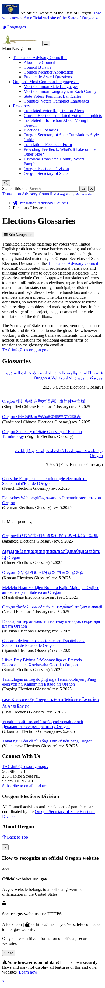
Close (8, 953)
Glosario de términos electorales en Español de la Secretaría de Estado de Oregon (43, 643)
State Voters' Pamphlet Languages (52, 96)
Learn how (28, 972)
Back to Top (17, 837)
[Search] (6, 183)
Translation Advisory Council (73, 263)
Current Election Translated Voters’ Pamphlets (63, 115)
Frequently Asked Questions (48, 77)
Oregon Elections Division (46, 168)
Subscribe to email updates (24, 786)
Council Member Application (48, 72)
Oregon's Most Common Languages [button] (46, 81)
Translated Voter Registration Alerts (54, 110)
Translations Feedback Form (48, 144)
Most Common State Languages (51, 86)
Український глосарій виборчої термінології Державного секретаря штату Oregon (42, 724)
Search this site (14, 188)
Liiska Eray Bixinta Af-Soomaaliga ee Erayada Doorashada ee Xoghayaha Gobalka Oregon (42, 662)
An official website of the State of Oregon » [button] (61, 18)
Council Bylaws (37, 67)
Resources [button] (24, 106)
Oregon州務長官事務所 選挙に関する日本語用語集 (50, 535)
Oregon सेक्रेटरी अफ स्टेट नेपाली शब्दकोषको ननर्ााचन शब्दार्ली (52, 607)
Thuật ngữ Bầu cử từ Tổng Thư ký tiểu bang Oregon (47, 741)
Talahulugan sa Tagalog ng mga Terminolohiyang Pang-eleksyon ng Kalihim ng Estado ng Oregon (49, 681)
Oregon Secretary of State (46, 173)
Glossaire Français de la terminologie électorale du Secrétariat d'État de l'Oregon (45, 481)
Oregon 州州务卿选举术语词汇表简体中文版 (43, 401)
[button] (14, 27)
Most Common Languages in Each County (60, 91)
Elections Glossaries (41, 130)
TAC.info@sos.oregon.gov (25, 349)
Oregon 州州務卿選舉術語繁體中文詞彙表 (41, 416)
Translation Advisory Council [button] (40, 57)
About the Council (39, 62)
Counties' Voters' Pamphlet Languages (56, 101)
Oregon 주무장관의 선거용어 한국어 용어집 (43, 572)
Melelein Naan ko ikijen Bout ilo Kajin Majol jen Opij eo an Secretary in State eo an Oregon (50, 590)
